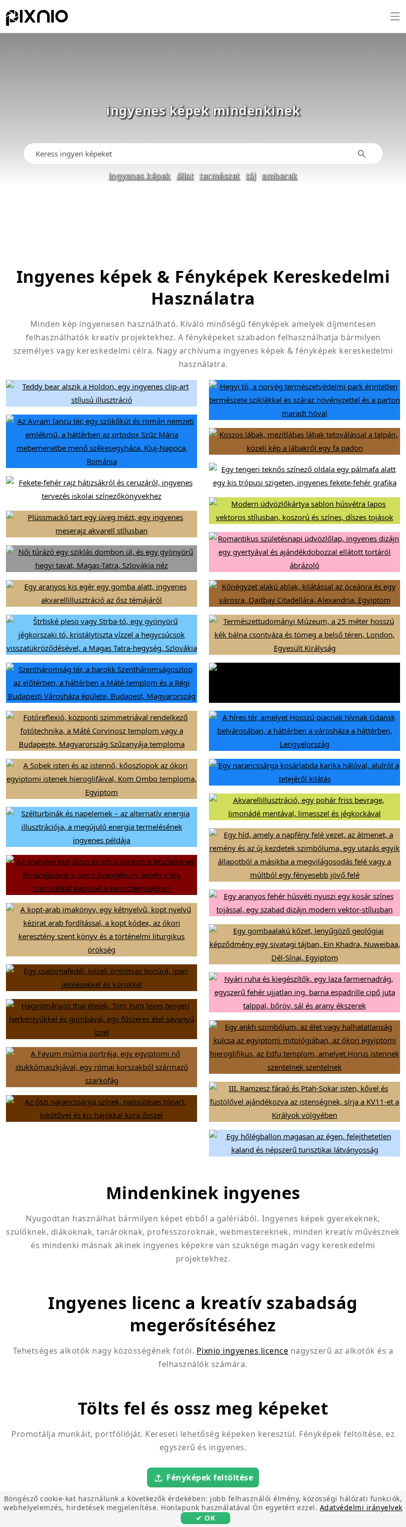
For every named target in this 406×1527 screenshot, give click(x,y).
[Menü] (395, 16)
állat (185, 175)
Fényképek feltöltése (209, 1477)
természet (220, 175)
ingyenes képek (140, 175)
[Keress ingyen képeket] (362, 154)
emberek (280, 175)
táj (251, 175)
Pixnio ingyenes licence (243, 1350)
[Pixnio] (37, 20)
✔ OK (205, 1518)
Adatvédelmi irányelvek (361, 1507)
